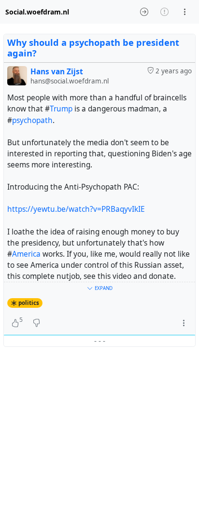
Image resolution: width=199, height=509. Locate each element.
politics (28, 302)
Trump (61, 109)
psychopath (32, 120)
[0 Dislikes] (36, 323)
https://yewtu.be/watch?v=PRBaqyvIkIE (76, 209)
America (26, 254)
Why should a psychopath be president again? (93, 48)
